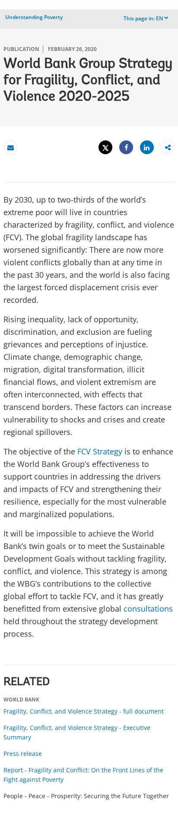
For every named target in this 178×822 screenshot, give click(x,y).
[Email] (10, 147)
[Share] (126, 147)
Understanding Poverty (34, 17)
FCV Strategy (99, 451)
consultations (148, 608)
